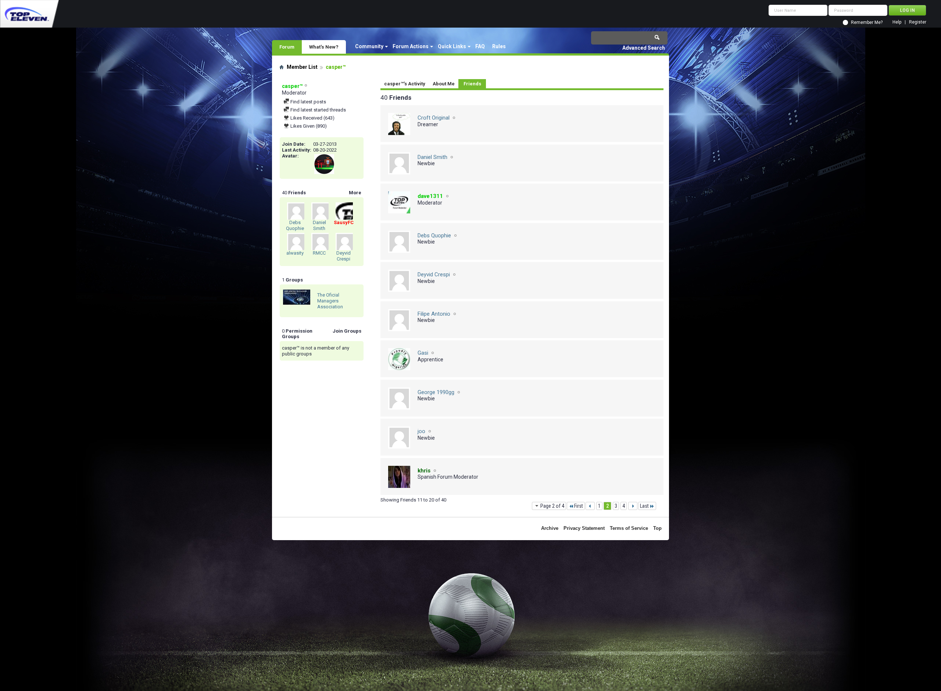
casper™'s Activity (404, 83)
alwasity (295, 253)
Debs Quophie (295, 225)
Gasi (423, 353)
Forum (286, 47)
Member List (302, 67)
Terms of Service (629, 528)
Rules (499, 46)
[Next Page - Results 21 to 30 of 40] (632, 506)
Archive (549, 528)
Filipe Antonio (434, 314)
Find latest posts (307, 101)
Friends (472, 83)
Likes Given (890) (308, 126)
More (355, 192)
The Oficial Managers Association (330, 300)
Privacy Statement (584, 528)
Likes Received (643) (311, 118)
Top (657, 528)
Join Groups (347, 331)
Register (917, 22)
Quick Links (452, 46)
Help (896, 22)
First (578, 506)
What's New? (324, 47)
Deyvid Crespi (343, 256)
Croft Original (434, 117)
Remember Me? (867, 22)
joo (421, 431)
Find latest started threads (317, 110)
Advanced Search (643, 48)
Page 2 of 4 (552, 506)
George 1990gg (436, 392)
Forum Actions (411, 46)
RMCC (319, 253)
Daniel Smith (319, 225)
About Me (444, 83)
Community (369, 46)
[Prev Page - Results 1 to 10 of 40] (590, 506)
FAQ (480, 46)
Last (644, 506)
